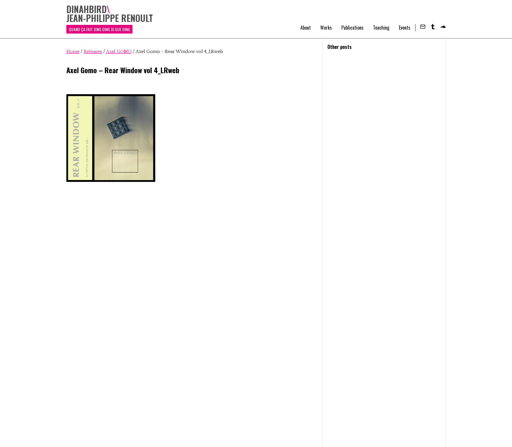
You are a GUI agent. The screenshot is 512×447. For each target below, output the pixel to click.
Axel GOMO (119, 51)
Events (404, 27)
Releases (93, 51)
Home (72, 51)
